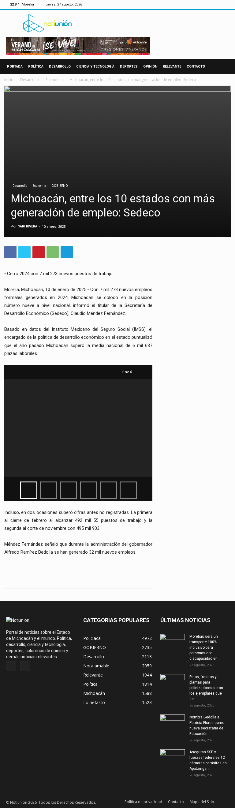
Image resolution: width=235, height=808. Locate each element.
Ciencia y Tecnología (95, 66)
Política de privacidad (143, 801)
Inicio (8, 79)
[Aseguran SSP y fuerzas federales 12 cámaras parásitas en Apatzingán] (172, 757)
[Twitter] (226, 4)
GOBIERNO (59, 185)
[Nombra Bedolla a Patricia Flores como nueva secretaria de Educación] (172, 723)
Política (35, 66)
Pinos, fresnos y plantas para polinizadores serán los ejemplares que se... (206, 688)
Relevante (172, 66)
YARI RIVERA (27, 226)
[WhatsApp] (53, 252)
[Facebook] (216, 4)
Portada (15, 66)
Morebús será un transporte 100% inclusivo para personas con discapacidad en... (204, 647)
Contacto (196, 66)
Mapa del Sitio (202, 801)
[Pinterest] (38, 252)
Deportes (129, 66)
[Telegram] (67, 252)
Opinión (150, 66)
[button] (223, 67)
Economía (54, 79)
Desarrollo (60, 66)
